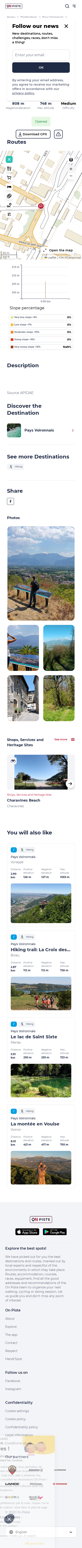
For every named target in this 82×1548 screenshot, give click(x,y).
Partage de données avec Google (28, 1521)
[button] (40, 206)
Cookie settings (17, 1411)
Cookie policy (15, 1419)
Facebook (12, 1381)
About (10, 1319)
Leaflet (51, 257)
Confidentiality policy (21, 1427)
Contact (11, 1343)
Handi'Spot (13, 1359)
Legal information (19, 1435)
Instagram (13, 1389)
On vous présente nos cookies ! (26, 1525)
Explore (11, 1327)
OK (41, 67)
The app (11, 1335)
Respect (11, 1351)
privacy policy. (23, 93)
